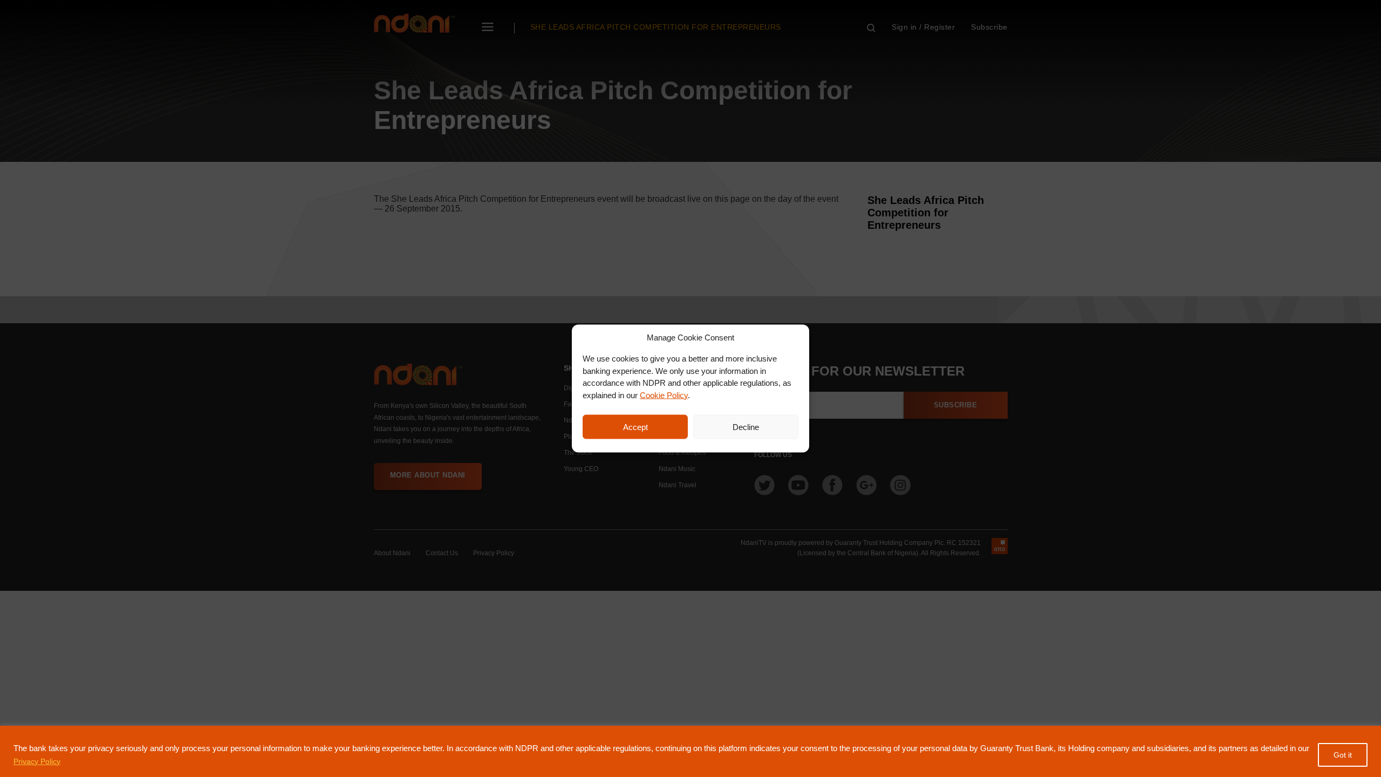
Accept (635, 426)
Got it (1343, 755)
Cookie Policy (664, 394)
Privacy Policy (36, 761)
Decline (746, 426)
